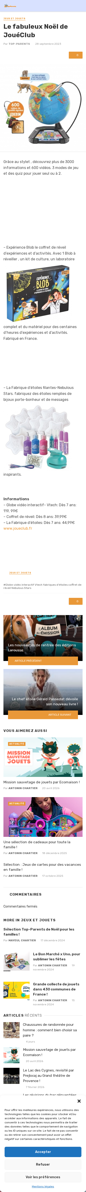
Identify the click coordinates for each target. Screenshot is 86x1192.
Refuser (43, 1164)
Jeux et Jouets (14, 18)
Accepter (43, 1152)
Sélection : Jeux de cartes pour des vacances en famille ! (42, 867)
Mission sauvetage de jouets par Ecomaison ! (41, 782)
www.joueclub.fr (17, 528)
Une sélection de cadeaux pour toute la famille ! (36, 844)
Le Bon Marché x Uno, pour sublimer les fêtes (56, 956)
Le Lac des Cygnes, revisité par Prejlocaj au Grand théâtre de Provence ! (48, 1075)
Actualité (16, 744)
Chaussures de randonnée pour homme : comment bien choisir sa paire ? (50, 1030)
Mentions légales (43, 1186)
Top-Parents (19, 43)
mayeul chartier (22, 940)
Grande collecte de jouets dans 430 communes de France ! (56, 989)
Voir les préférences (43, 1177)
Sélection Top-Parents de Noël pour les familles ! (38, 931)
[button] (79, 1101)
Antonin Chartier (23, 788)
